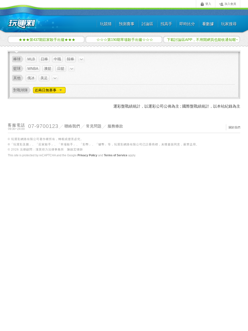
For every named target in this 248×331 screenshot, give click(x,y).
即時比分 (187, 24)
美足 (44, 78)
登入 (205, 4)
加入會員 (227, 4)
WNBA (32, 68)
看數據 (208, 24)
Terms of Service (115, 155)
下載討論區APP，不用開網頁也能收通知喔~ (202, 39)
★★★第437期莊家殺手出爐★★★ (47, 39)
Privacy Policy (87, 155)
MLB (31, 59)
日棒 (44, 59)
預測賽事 (126, 24)
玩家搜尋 (229, 24)
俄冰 (31, 78)
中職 (57, 59)
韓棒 (70, 59)
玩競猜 (106, 24)
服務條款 (115, 126)
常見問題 (93, 126)
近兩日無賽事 (46, 90)
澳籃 (47, 68)
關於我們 (234, 127)
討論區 (147, 24)
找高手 (166, 24)
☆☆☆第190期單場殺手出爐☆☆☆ (124, 39)
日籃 (60, 68)
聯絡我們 (72, 126)
